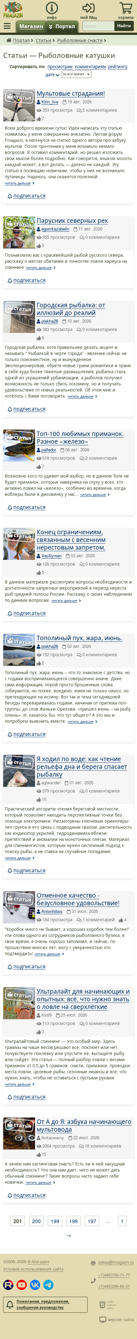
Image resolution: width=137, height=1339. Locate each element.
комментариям (90, 66)
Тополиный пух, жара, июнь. (79, 637)
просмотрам (60, 66)
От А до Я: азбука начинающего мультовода (84, 1125)
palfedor (48, 450)
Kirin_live (49, 102)
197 (92, 1221)
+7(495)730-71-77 (114, 1275)
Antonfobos (51, 911)
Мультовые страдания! (71, 93)
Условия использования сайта (33, 1269)
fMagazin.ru (8, 40)
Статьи (43, 39)
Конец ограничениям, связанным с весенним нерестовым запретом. (71, 539)
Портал (65, 26)
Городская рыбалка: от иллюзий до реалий (71, 308)
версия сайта (121, 1319)
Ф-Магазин (38, 1261)
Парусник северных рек (72, 220)
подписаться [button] (29, 195)
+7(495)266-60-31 (114, 1286)
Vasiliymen (51, 556)
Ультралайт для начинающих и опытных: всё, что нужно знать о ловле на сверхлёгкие (83, 999)
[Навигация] (8, 26)
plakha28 (49, 321)
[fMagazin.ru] (13, 9)
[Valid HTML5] (103, 1305)
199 (55, 1221)
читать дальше (18, 182)
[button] (8, 1285)
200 (36, 1221)
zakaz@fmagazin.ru (116, 1262)
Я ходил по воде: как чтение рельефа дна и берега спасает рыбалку (82, 766)
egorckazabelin (55, 229)
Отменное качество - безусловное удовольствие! (78, 899)
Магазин (31, 26)
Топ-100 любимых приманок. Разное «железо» (80, 437)
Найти (124, 25)
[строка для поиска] (98, 26)
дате (50, 74)
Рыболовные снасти (80, 39)
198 (73, 1221)
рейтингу (117, 66)
